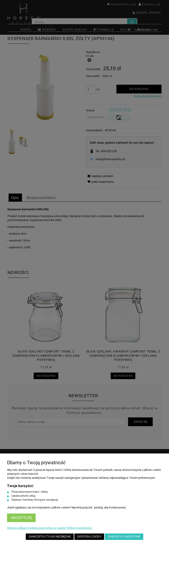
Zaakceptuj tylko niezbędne (50, 536)
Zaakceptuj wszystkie (124, 536)
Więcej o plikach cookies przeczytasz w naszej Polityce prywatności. (49, 528)
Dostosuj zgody (89, 536)
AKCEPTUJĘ (21, 518)
